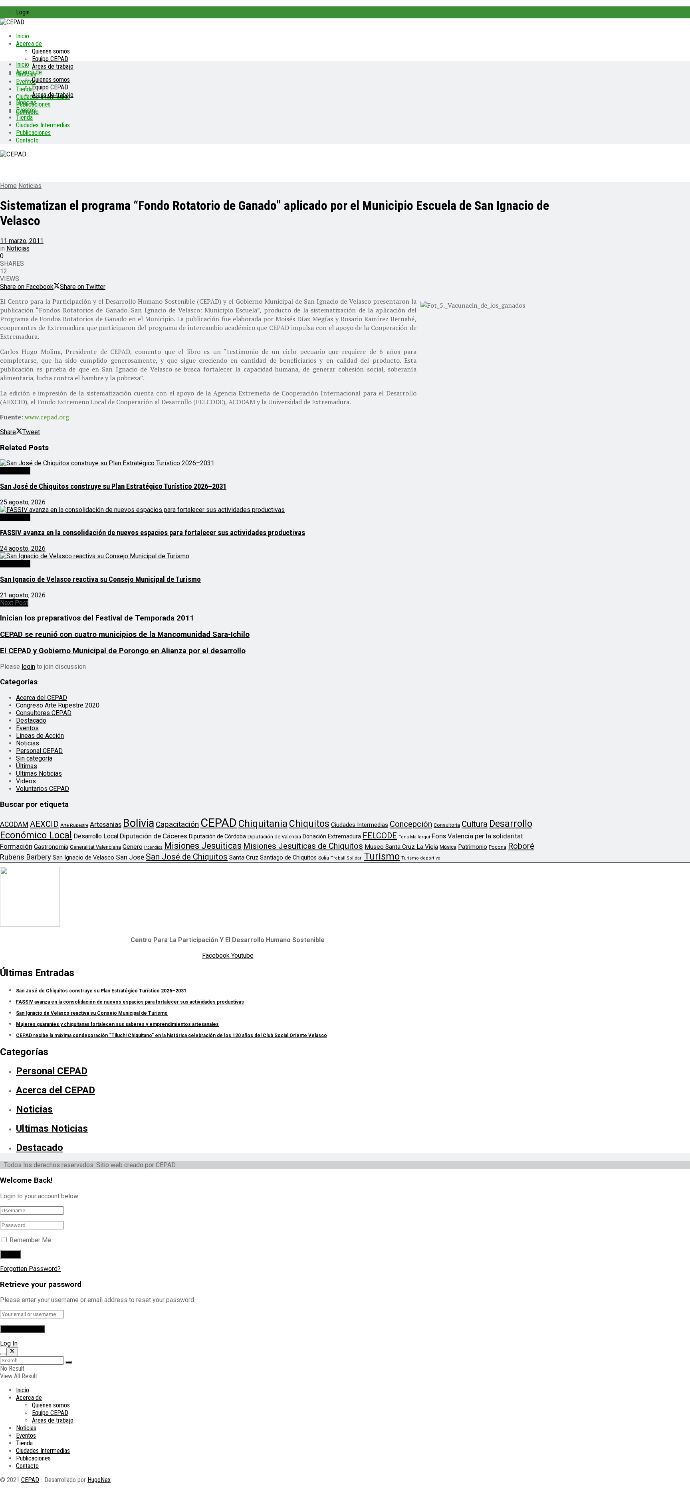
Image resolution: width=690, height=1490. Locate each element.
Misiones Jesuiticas (203, 846)
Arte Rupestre (74, 825)
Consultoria (447, 825)
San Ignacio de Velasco (83, 857)
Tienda (24, 89)
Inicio (22, 36)
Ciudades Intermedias (43, 125)
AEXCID (44, 824)
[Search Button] (68, 1362)
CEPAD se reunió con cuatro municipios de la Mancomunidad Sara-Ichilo (125, 634)
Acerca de (29, 43)
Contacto (27, 140)
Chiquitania (263, 823)
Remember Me (30, 1240)
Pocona (497, 847)
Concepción (411, 824)
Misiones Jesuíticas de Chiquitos (303, 846)
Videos (26, 781)
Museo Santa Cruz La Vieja (401, 846)
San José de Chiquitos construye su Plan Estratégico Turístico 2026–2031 (113, 486)
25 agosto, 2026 (23, 502)
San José (130, 857)
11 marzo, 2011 (22, 241)
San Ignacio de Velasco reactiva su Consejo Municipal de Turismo (100, 579)
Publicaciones (33, 132)
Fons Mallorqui (414, 837)
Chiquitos (309, 823)
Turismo (382, 856)
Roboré (521, 846)
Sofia (323, 858)
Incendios (153, 847)
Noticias (26, 102)
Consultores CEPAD (43, 713)
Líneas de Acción (40, 735)
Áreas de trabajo (52, 66)
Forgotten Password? (30, 1269)
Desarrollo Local (95, 836)
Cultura (475, 824)
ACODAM (14, 824)
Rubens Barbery (25, 857)
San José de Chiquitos (187, 857)
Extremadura (344, 836)
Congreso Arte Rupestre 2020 (57, 705)
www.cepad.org (47, 417)
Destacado (15, 470)
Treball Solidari (347, 858)
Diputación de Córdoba (217, 836)
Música (448, 847)
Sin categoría (34, 758)
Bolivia (138, 823)
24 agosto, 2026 (23, 548)
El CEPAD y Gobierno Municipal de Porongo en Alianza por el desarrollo (123, 650)
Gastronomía (51, 847)
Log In (9, 1343)
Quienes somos (51, 51)
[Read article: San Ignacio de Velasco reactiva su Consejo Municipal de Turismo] (275, 556)
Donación (314, 836)
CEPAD (218, 823)
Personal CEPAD (39, 751)
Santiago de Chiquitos (288, 857)
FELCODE (380, 835)
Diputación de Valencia (274, 837)
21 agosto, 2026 (23, 595)
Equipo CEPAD (50, 59)
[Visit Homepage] (12, 22)
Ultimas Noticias (39, 773)
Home (8, 186)
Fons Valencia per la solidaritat (477, 836)
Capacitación (177, 824)
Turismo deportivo (420, 858)
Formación (16, 846)
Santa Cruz (243, 857)
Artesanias (105, 824)
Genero (133, 846)
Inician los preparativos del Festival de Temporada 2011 (97, 618)
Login (23, 12)
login (28, 666)
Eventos (26, 110)
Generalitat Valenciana (95, 847)
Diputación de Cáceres (153, 836)
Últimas (26, 766)
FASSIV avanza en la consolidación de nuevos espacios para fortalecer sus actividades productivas (152, 532)
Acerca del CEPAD (41, 698)
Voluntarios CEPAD (42, 788)
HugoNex (99, 1480)
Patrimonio (472, 846)
